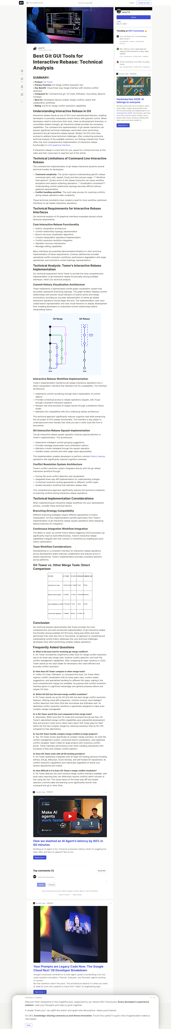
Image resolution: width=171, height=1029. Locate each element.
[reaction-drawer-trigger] (22, 72)
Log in (132, 3)
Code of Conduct (64, 894)
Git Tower (48, 82)
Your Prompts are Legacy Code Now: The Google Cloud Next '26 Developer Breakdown (68, 968)
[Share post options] (22, 102)
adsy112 (41, 48)
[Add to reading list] (22, 88)
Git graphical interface (59, 145)
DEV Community (136, 31)
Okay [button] (29, 1025)
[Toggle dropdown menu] (105, 792)
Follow (133, 17)
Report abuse (77, 894)
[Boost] (22, 94)
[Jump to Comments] (22, 80)
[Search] (27, 3)
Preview (52, 885)
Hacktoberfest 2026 (124, 113)
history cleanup (98, 456)
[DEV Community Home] (21, 3)
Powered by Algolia (84, 3)
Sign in (82, 891)
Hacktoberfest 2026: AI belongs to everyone (130, 101)
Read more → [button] (40, 857)
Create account (144, 3)
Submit (41, 885)
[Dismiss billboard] (154, 997)
